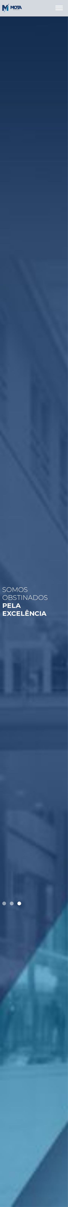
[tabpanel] (34, 603)
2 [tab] (12, 903)
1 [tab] (4, 903)
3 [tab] (19, 903)
